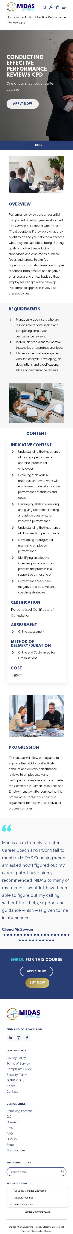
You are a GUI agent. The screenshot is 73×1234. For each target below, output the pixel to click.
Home (11, 17)
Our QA (12, 1139)
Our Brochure (16, 1150)
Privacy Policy (16, 1058)
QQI (9, 1116)
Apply (11, 1086)
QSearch (13, 1122)
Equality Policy (17, 1075)
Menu (38, 145)
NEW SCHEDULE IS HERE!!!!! (43, 1198)
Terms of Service (18, 1063)
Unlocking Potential (20, 1111)
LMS (10, 1128)
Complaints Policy (19, 1069)
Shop (10, 1145)
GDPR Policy (15, 1080)
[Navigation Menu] (64, 7)
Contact (12, 1091)
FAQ (10, 1133)
